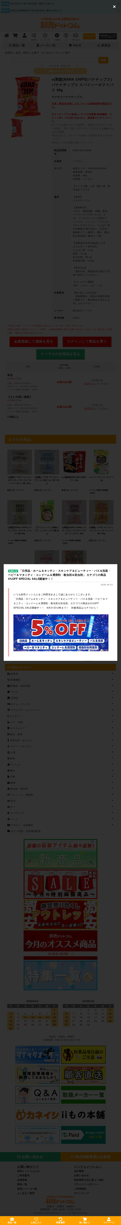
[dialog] (60, 612)
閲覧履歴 (60, 1222)
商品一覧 (12, 1222)
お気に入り (36, 1222)
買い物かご (84, 1222)
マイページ (108, 1222)
